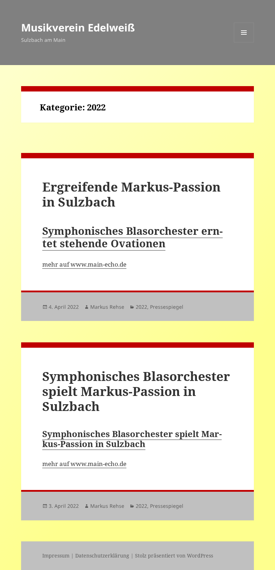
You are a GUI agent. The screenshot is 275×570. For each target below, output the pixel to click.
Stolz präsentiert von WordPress (174, 555)
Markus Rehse (107, 306)
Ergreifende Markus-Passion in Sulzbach (131, 194)
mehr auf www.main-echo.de (84, 264)
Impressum (55, 555)
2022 (141, 306)
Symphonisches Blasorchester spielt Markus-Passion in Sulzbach (136, 391)
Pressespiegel (166, 306)
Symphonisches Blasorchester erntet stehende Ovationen (132, 237)
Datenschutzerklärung (102, 555)
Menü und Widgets (244, 42)
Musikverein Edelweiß (78, 27)
